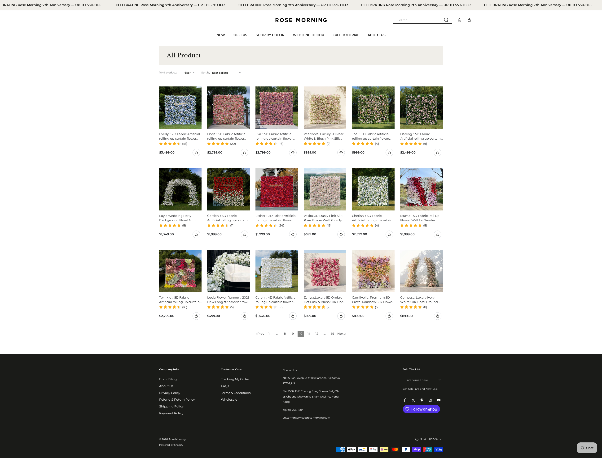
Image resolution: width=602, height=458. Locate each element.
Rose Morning (177, 439)
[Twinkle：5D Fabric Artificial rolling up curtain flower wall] (180, 271)
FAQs (225, 386)
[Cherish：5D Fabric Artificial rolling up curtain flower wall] (373, 189)
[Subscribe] (441, 380)
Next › (341, 333)
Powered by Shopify (171, 445)
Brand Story (168, 379)
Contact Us (290, 370)
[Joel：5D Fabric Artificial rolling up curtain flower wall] (373, 107)
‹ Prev (260, 333)
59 (332, 333)
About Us (166, 386)
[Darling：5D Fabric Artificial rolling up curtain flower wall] (421, 107)
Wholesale (229, 399)
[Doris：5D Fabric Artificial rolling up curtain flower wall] (228, 107)
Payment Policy (171, 413)
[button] (422, 20)
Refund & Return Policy (177, 399)
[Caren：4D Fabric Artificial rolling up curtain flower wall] (276, 271)
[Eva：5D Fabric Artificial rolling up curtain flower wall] (276, 107)
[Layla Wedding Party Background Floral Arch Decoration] (180, 189)
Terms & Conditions (235, 393)
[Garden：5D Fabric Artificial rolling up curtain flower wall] (228, 189)
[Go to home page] (301, 20)
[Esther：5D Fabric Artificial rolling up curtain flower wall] (276, 189)
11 (309, 333)
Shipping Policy (171, 406)
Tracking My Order (235, 379)
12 (316, 333)
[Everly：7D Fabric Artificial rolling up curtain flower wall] (180, 107)
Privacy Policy (169, 393)
